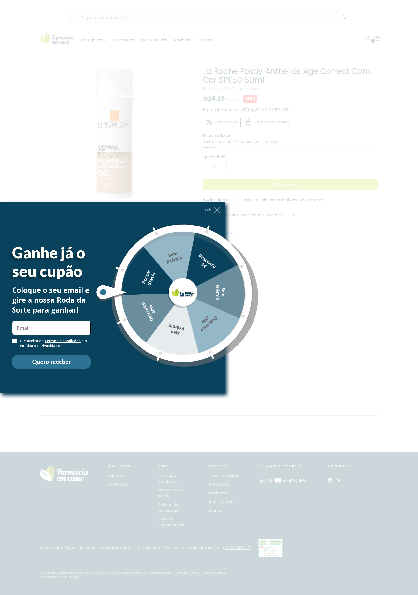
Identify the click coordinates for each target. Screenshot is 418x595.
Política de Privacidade (40, 345)
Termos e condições (63, 340)
